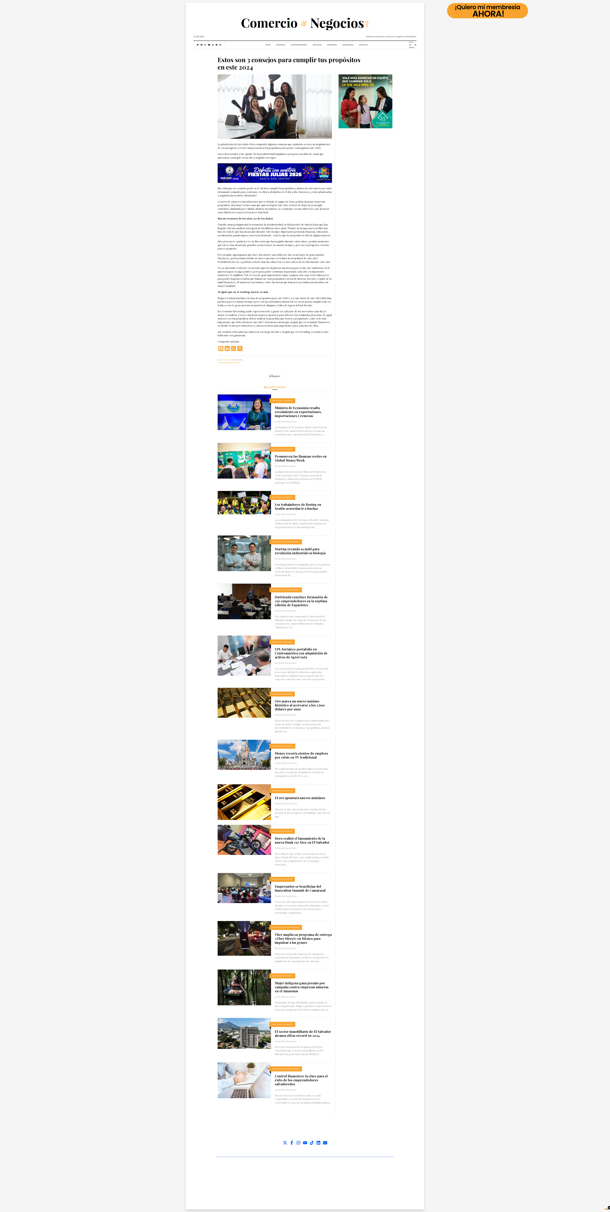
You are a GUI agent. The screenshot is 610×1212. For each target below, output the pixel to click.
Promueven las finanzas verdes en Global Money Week (301, 458)
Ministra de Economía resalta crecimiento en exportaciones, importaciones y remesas (298, 412)
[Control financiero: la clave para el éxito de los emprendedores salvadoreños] (244, 1080)
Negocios (317, 45)
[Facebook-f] (292, 1143)
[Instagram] (298, 1143)
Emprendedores (299, 45)
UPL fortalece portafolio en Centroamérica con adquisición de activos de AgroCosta (301, 653)
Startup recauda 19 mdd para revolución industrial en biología (300, 551)
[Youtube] (305, 1143)
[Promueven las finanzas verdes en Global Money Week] (244, 460)
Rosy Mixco (291, 466)
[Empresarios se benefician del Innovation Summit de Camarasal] (244, 887)
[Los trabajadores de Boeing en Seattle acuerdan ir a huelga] (244, 502)
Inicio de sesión (411, 44)
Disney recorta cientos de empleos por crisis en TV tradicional (301, 755)
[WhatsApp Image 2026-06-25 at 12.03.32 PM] (275, 173)
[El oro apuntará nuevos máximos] (244, 801)
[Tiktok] (312, 1143)
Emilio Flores (225, 360)
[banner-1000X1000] (365, 101)
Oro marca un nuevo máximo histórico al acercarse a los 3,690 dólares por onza (300, 705)
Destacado (225, 362)
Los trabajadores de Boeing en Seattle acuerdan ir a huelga (298, 506)
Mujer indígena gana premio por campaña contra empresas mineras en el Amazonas (302, 987)
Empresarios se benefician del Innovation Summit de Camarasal (300, 888)
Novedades (347, 45)
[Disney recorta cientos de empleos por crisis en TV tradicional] (244, 754)
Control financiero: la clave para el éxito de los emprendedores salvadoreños (301, 1080)
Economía (332, 45)
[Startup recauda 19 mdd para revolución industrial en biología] (244, 553)
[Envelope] (325, 1143)
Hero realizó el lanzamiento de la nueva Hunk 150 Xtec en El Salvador (302, 840)
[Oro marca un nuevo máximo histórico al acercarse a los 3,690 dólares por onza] (244, 702)
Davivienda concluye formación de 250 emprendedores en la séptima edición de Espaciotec (301, 601)
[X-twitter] (285, 1143)
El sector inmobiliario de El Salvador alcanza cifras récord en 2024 (303, 1033)
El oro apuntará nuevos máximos (300, 798)
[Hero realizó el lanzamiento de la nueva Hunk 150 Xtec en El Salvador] (244, 839)
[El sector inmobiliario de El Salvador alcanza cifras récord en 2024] (244, 1033)
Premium (363, 45)
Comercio (280, 45)
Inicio (268, 45)
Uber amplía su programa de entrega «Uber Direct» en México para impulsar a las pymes (303, 938)
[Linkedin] (318, 1143)
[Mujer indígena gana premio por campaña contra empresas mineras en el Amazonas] (244, 987)
